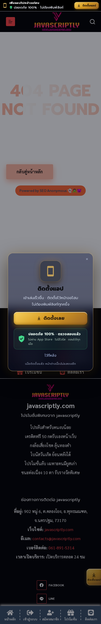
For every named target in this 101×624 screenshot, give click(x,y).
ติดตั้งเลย (54, 318)
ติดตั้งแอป (89, 5)
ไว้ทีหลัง (50, 355)
